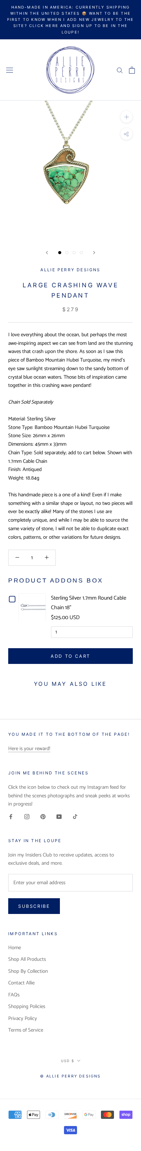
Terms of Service (25, 1030)
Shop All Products (27, 960)
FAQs (14, 995)
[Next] (94, 252)
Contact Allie (21, 983)
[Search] (120, 70)
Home (14, 948)
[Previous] (47, 252)
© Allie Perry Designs (70, 1076)
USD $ (67, 1061)
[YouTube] (59, 816)
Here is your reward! (29, 748)
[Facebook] (10, 816)
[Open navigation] (9, 70)
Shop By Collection (28, 972)
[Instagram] (26, 816)
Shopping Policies (26, 1007)
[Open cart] (132, 70)
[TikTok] (75, 816)
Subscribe (34, 906)
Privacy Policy (22, 1019)
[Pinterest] (43, 816)
